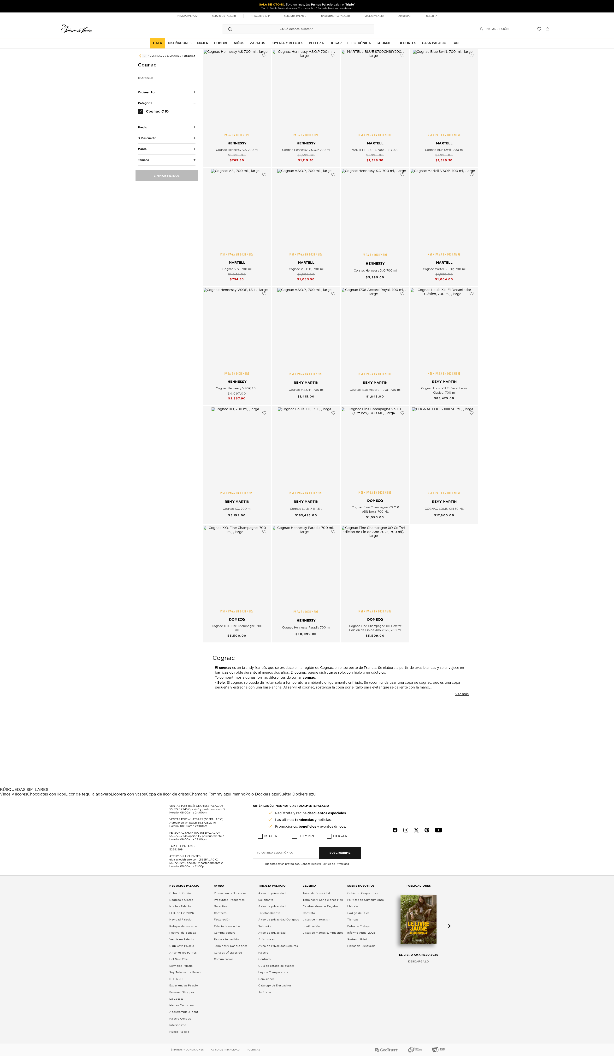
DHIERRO (176, 979)
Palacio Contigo (180, 1018)
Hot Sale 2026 (179, 959)
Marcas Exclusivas (181, 1005)
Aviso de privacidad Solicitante (272, 896)
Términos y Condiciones (231, 946)
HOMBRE (221, 43)
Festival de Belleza (182, 932)
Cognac (189, 56)
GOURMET (385, 43)
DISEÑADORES (179, 43)
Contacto (220, 913)
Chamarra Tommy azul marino (217, 794)
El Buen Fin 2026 (181, 913)
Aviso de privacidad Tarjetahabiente (272, 909)
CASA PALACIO (434, 43)
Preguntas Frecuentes (229, 900)
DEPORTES (407, 43)
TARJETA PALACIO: (182, 846)
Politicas (253, 1050)
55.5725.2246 (178, 809)
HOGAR (336, 43)
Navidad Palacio (180, 919)
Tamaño (143, 159)
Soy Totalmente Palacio (185, 972)
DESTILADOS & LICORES (166, 56)
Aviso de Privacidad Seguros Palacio (278, 949)
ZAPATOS (257, 43)
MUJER (202, 43)
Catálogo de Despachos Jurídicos (274, 989)
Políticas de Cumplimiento (365, 900)
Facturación (222, 919)
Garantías (220, 906)
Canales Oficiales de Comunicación (228, 956)
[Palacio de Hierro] (76, 28)
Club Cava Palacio (181, 946)
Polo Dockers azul (262, 794)
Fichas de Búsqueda (361, 946)
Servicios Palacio (181, 966)
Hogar (340, 836)
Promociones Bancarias (230, 893)
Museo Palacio (179, 1032)
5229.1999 (176, 849)
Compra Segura (225, 932)
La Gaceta (176, 998)
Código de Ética (358, 913)
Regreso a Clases (181, 900)
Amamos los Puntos (183, 952)
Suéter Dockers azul (298, 794)
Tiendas (352, 919)
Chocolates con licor (46, 794)
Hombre (307, 836)
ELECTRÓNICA (359, 43)
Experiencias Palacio (183, 985)
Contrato (264, 959)
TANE (456, 43)
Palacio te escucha (227, 926)
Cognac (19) (157, 111)
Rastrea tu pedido (226, 939)
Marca (142, 149)
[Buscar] (230, 29)
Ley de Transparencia (273, 972)
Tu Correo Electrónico (275, 853)
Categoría (145, 103)
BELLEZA (316, 43)
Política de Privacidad (335, 864)
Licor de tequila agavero (88, 794)
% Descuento (147, 138)
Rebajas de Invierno (183, 926)
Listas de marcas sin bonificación (316, 923)
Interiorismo (177, 1025)
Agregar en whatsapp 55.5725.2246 (192, 822)
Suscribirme (340, 852)
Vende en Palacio (181, 939)
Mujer (270, 836)
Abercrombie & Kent (183, 1012)
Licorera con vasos (128, 794)
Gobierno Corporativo (362, 893)
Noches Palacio (180, 906)
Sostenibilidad (357, 939)
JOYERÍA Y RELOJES (287, 43)
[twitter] (416, 830)
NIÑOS (239, 43)
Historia (352, 906)
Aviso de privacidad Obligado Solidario (278, 923)
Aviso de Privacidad (316, 893)
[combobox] (293, 29)
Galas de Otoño (180, 893)
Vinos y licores (13, 794)
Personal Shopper (181, 992)
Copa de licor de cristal (167, 794)
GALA (157, 43)
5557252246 (177, 863)
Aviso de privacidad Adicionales (272, 936)
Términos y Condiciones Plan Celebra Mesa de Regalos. (323, 903)
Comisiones (266, 979)
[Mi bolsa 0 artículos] (548, 29)
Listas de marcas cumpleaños (323, 932)
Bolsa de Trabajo (358, 926)
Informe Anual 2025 (361, 932)
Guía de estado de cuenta (276, 966)
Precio (142, 127)
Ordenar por (147, 92)
